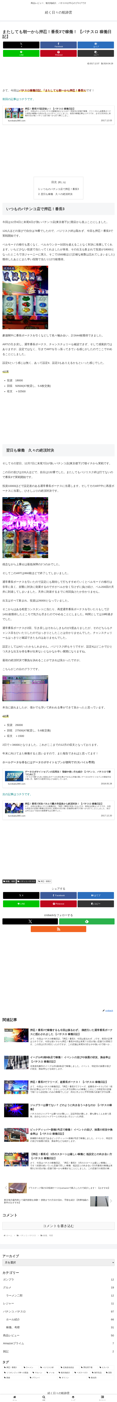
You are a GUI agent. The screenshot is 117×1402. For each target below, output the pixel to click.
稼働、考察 (10, 881)
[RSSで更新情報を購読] (58, 929)
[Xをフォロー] (30, 921)
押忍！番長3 (46, 881)
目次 (54, 182)
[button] (96, 53)
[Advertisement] (26, 75)
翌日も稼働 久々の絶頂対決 (57, 194)
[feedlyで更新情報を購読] (87, 921)
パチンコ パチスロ (27, 881)
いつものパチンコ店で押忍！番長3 (60, 189)
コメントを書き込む (58, 1226)
